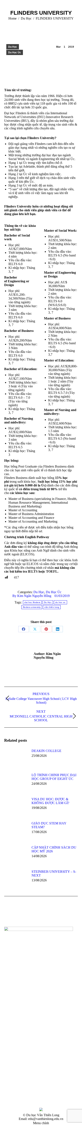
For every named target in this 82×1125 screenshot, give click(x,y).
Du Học (12, 46)
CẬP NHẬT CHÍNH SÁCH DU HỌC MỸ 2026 (54, 849)
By (31, 596)
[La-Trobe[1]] (12, 1076)
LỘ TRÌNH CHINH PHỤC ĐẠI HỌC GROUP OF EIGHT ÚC (54, 777)
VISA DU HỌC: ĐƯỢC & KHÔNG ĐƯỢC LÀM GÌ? (50, 801)
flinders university (32, 607)
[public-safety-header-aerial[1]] (28, 1044)
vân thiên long (51, 607)
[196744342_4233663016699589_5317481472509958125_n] (12, 1060)
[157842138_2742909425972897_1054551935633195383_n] (61, 1060)
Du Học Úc (14, 52)
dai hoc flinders (32, 602)
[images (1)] (45, 1044)
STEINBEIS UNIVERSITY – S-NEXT (54, 873)
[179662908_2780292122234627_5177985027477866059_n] (61, 1076)
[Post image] (15, 758)
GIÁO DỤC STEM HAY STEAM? (49, 825)
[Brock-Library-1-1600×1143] (61, 1044)
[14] (12, 1044)
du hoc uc (60, 602)
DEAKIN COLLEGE (46, 751)
